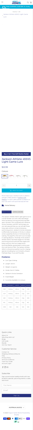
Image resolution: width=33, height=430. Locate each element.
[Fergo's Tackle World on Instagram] (5, 367)
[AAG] (18, 176)
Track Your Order (7, 361)
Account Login (6, 363)
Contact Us (5, 352)
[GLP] (12, 176)
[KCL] (25, 176)
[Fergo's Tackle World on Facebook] (3, 367)
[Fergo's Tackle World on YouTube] (7, 367)
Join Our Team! (7, 345)
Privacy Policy (6, 358)
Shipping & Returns (18, 211)
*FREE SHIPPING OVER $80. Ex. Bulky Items (18, 7)
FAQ (3, 356)
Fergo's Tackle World (15, 413)
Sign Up (16, 395)
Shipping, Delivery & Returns (11, 354)
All (19, 11)
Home (15, 11)
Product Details (6, 211)
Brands (4, 343)
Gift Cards (5, 341)
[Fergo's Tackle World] (16, 2)
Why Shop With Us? (8, 337)
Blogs (4, 339)
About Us (5, 335)
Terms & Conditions (8, 359)
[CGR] (5, 176)
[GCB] (5, 180)
